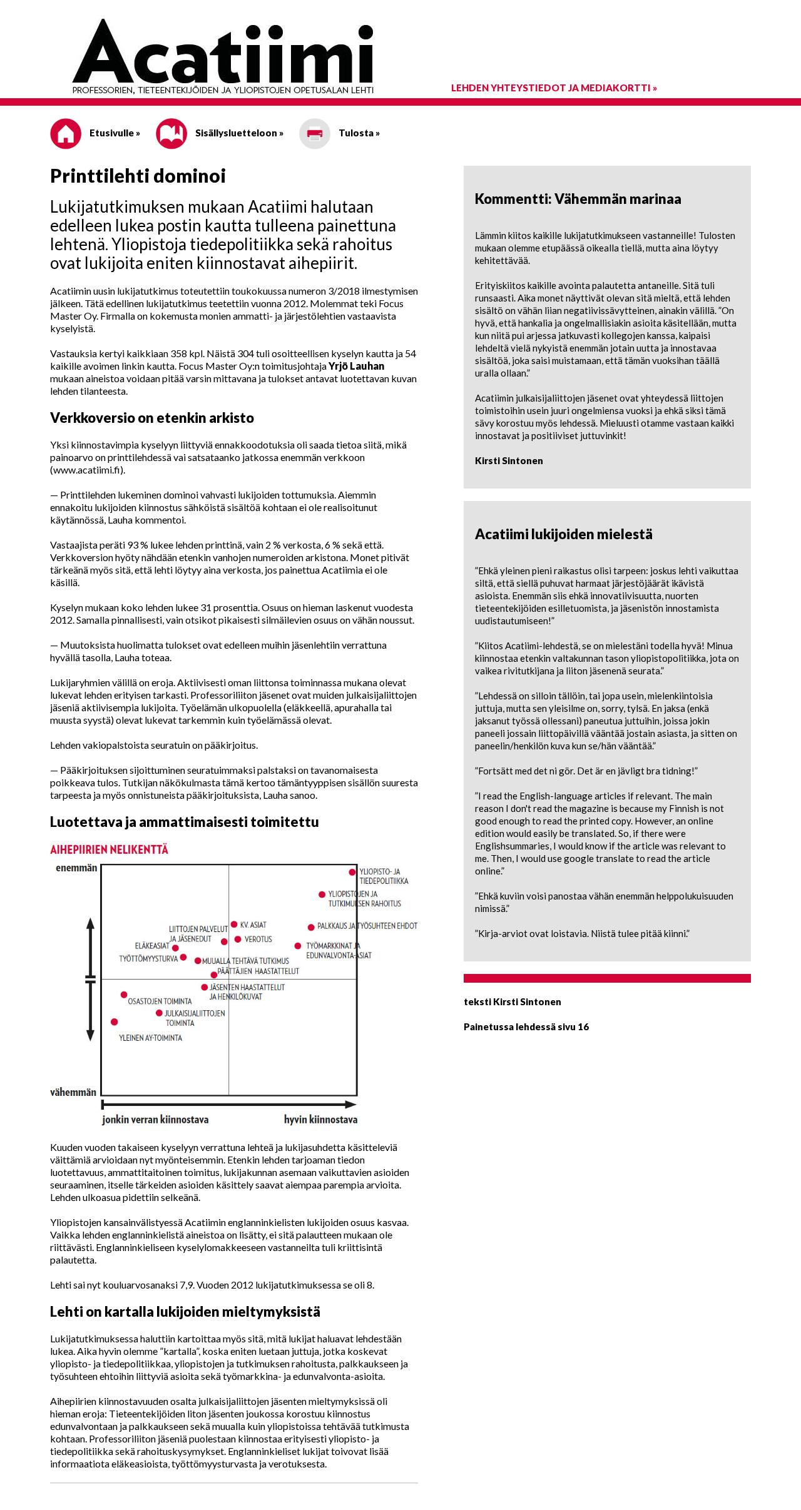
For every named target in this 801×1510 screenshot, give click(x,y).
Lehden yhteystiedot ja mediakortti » (554, 87)
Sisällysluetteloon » (238, 132)
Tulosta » (358, 132)
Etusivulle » (114, 132)
